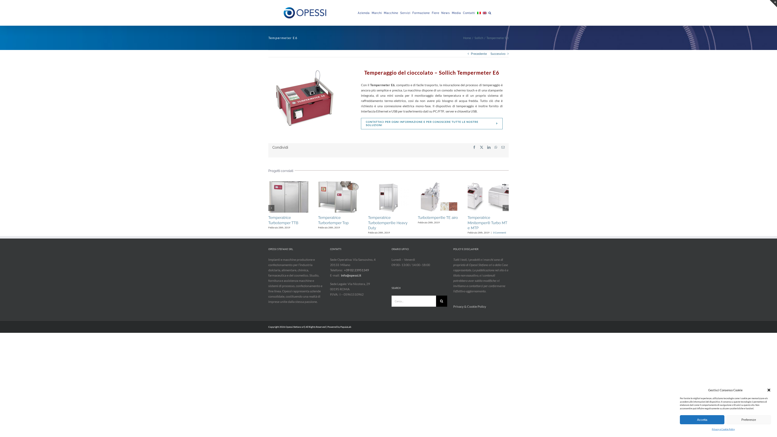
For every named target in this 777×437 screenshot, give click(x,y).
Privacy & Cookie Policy (470, 306)
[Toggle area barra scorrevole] (773, 3)
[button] (769, 390)
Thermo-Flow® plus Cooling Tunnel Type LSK (467, 196)
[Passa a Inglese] (484, 13)
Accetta (702, 419)
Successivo (497, 53)
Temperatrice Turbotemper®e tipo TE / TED (367, 196)
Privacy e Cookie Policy (723, 429)
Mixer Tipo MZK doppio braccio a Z (417, 196)
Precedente (479, 53)
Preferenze (748, 419)
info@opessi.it (351, 275)
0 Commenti (279, 232)
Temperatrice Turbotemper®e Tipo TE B (317, 196)
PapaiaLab (345, 326)
